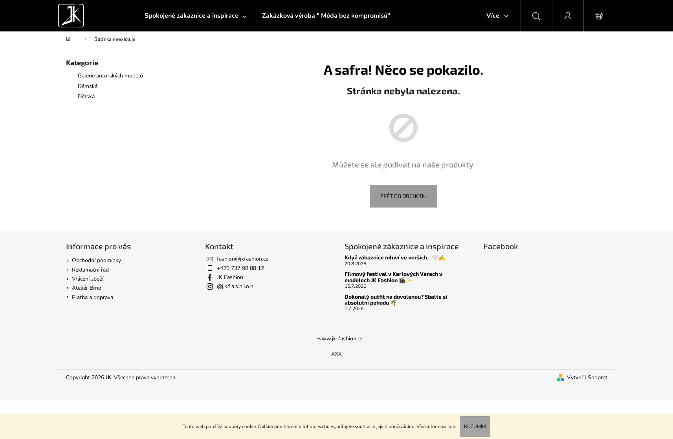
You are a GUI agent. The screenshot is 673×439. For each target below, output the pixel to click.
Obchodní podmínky (96, 260)
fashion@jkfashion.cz (242, 259)
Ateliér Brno (86, 288)
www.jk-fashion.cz (339, 338)
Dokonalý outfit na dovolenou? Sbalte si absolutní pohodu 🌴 (396, 300)
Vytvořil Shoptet (587, 377)
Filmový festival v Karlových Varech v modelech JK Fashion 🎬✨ (393, 277)
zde (451, 426)
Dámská (87, 86)
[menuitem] (195, 15)
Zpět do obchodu (403, 196)
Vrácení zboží (87, 279)
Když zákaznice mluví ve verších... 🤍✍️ (395, 257)
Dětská (86, 96)
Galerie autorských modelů (110, 75)
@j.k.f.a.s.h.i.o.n (235, 286)
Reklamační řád (90, 270)
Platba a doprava (92, 297)
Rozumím (475, 426)
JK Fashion (230, 277)
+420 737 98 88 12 (240, 268)
